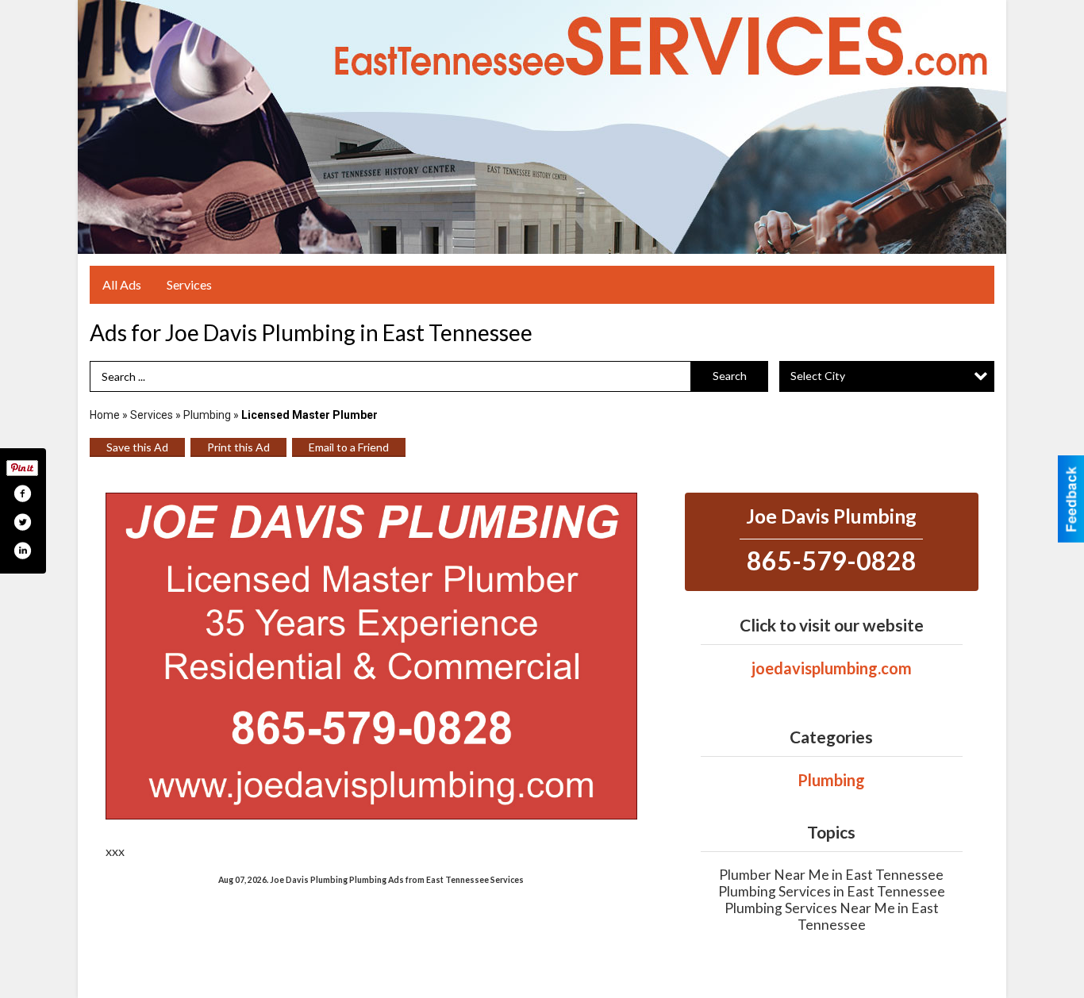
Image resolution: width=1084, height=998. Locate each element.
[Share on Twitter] (22, 522)
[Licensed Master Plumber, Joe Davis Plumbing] (371, 656)
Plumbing (207, 415)
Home (105, 415)
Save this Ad (137, 447)
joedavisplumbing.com (831, 667)
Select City (817, 375)
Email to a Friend (349, 447)
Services (189, 284)
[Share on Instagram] (22, 550)
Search (730, 375)
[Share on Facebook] (22, 493)
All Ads (121, 284)
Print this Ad (238, 447)
